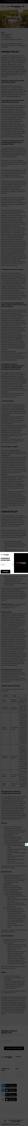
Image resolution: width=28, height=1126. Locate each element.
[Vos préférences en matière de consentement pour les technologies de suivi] (26, 844)
